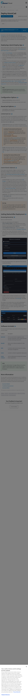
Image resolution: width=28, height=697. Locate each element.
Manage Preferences (6, 694)
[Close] (26, 666)
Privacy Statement (16, 692)
